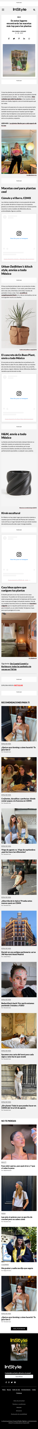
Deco (19, 17)
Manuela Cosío (7, 752)
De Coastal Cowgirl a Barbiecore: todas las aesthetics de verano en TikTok (16, 666)
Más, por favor (19, 1328)
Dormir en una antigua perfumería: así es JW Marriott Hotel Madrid (18, 953)
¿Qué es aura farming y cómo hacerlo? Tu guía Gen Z (18, 1318)
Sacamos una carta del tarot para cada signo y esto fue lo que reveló (17, 1055)
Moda (3, 1213)
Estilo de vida (6, 744)
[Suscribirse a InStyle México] (19, 1349)
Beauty (3, 1162)
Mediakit (19, 1407)
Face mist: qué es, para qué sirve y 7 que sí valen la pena (18, 1167)
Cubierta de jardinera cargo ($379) (28, 349)
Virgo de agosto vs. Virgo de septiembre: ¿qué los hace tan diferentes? (18, 851)
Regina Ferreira (7, 1270)
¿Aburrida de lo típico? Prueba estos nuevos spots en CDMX (16, 902)
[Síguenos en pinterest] (15, 1382)
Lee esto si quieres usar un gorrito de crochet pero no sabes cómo (16, 1218)
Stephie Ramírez (7, 1170)
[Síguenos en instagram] (9, 1382)
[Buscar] (34, 10)
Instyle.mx (18, 685)
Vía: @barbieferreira (31, 175)
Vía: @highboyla (33, 658)
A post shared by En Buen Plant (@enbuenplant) (19, 419)
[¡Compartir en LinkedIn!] (24, 38)
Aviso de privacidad (19, 1401)
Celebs (34, 1390)
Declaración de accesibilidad (19, 1414)
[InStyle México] (19, 9)
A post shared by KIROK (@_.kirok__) (19, 580)
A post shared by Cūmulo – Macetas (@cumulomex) (19, 259)
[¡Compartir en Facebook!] (9, 38)
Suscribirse (19, 1376)
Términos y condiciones (19, 1404)
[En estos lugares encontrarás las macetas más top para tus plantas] (19, 60)
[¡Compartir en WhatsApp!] (29, 38)
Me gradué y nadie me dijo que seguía (17, 1268)
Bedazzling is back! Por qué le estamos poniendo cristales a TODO (17, 1004)
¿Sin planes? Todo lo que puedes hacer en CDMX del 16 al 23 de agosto (18, 1107)
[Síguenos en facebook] (6, 1382)
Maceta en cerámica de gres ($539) (28, 507)
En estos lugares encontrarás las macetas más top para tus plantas (19, 23)
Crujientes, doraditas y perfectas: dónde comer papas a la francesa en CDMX (18, 799)
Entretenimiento (26, 1390)
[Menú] (3, 10)
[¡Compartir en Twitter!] (14, 38)
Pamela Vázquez (20, 31)
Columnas (5, 1264)
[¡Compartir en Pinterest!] (19, 38)
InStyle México (7, 956)
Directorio (19, 1411)
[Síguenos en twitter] (12, 1382)
